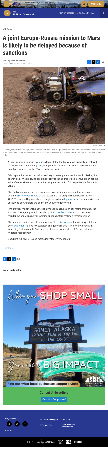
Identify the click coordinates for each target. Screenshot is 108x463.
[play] (7, 13)
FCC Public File (46, 425)
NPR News (7, 29)
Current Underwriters (54, 392)
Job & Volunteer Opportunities (68, 426)
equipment (19, 225)
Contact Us (66, 419)
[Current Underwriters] (54, 336)
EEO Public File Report (49, 419)
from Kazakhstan (63, 222)
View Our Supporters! (54, 399)
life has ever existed (27, 195)
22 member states (62, 212)
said (40, 165)
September (69, 199)
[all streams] (104, 13)
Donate (97, 4)
